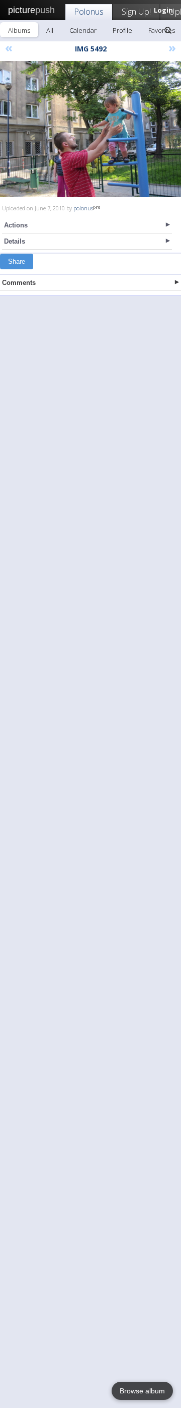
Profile (122, 30)
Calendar (83, 30)
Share (16, 261)
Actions (16, 225)
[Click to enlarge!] (90, 129)
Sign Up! (136, 11)
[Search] (168, 30)
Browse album (142, 1391)
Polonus (89, 11)
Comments (19, 282)
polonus (83, 208)
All (49, 30)
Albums (19, 30)
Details (14, 241)
